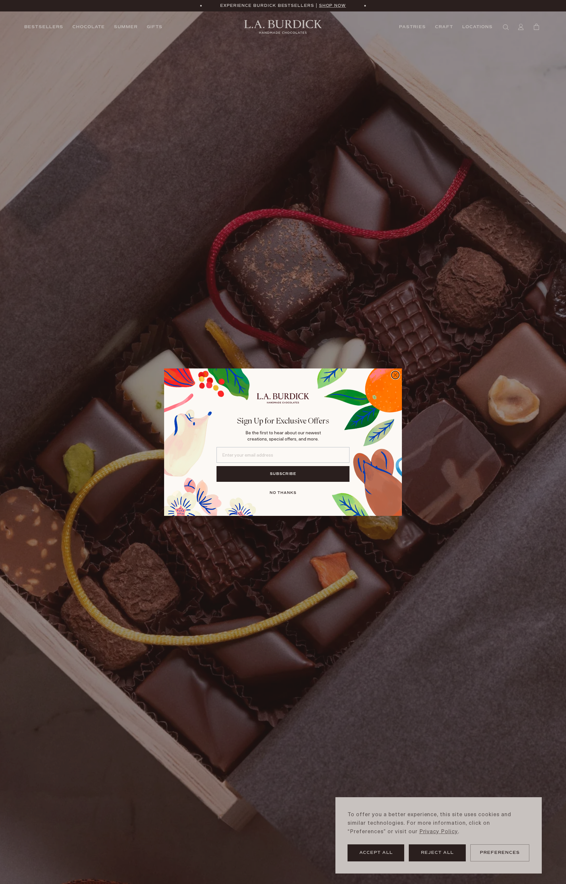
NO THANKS (283, 493)
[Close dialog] (395, 375)
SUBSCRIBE (283, 474)
